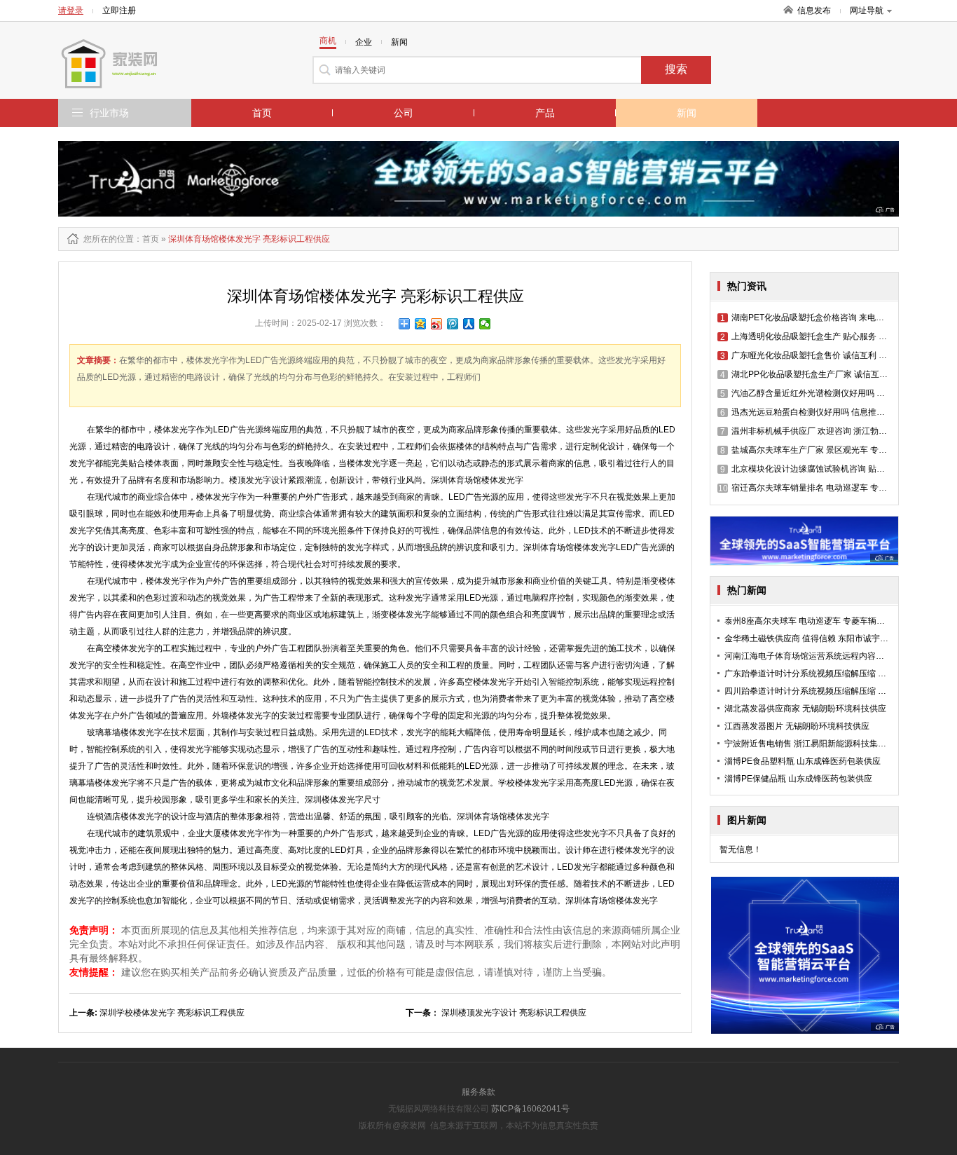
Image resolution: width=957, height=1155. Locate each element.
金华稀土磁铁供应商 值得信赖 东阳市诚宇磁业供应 (819, 638)
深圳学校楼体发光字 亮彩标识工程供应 (172, 1013)
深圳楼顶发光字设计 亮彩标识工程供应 (513, 1013)
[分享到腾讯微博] (453, 323)
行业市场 (109, 112)
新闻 (686, 112)
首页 (262, 112)
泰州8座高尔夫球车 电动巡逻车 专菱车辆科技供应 (817, 621)
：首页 (146, 239)
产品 (545, 112)
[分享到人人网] (469, 323)
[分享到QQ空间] (421, 323)
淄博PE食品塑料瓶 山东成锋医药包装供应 (802, 761)
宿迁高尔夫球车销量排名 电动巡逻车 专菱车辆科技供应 (827, 488)
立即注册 (119, 10)
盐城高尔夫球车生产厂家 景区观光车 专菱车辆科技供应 (828, 450)
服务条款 (478, 1092)
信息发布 (814, 10)
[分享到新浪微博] (437, 323)
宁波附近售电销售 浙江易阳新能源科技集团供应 (813, 744)
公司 (403, 112)
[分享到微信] (485, 323)
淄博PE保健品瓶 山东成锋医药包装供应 (798, 779)
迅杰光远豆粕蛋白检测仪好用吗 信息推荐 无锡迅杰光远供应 (837, 412)
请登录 (70, 10)
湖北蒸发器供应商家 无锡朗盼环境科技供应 (805, 708)
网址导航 (866, 10)
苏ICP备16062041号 (530, 1109)
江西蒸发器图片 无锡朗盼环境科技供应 (796, 726)
